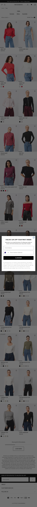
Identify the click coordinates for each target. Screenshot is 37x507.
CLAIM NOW (18, 258)
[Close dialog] (34, 237)
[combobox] (6, 252)
